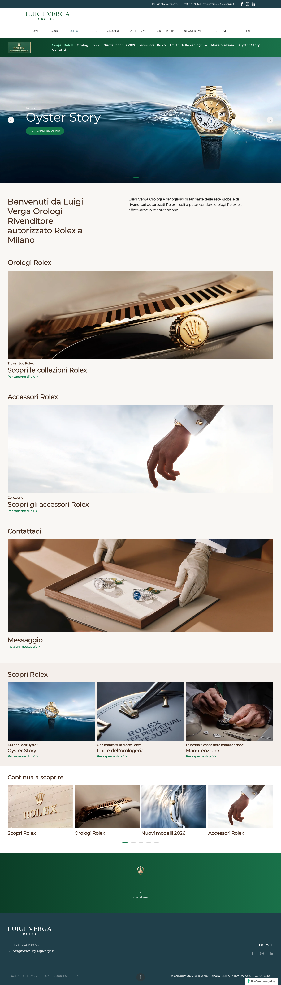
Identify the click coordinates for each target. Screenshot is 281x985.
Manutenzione (223, 45)
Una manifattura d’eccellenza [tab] (154, 177)
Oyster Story (249, 45)
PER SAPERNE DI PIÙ (45, 130)
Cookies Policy (66, 975)
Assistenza (138, 30)
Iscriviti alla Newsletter (165, 3)
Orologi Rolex (88, 45)
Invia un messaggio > (24, 646)
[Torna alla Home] (48, 16)
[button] (11, 120)
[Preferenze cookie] (261, 981)
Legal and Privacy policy (28, 975)
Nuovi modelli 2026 (120, 45)
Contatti (222, 30)
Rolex (73, 30)
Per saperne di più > (23, 376)
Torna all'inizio (140, 897)
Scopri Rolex (62, 45)
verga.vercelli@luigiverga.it (218, 3)
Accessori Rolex (153, 45)
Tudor (92, 30)
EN (248, 30)
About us (113, 30)
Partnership (165, 30)
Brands (54, 30)
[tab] (127, 177)
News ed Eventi (195, 30)
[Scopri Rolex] (19, 47)
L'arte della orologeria (188, 45)
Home (35, 30)
